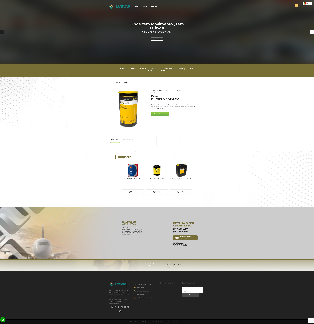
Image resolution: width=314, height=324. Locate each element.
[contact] (120, 311)
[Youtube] (122, 307)
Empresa (153, 6)
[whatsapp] (119, 307)
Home (126, 82)
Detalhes (134, 192)
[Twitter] (115, 307)
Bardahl (143, 69)
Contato (144, 6)
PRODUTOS (157, 39)
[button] (312, 32)
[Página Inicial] (119, 6)
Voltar (118, 82)
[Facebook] (112, 307)
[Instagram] (125, 307)
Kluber (122, 69)
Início (137, 6)
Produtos (159, 90)
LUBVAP (190, 69)
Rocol (153, 69)
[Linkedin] (128, 307)
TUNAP (180, 69)
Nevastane (152, 70)
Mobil (163, 70)
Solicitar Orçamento (160, 114)
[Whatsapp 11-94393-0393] (3, 320)
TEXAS (132, 69)
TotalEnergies (167, 69)
